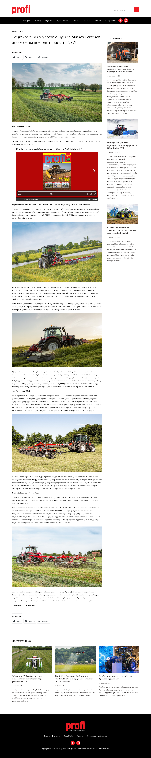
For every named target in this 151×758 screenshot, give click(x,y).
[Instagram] (126, 20)
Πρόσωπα (98, 20)
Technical (86, 20)
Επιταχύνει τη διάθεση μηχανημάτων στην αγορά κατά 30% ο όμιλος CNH (122, 145)
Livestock (76, 20)
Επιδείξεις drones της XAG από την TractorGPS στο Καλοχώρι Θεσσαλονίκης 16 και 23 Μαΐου (74, 679)
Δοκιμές (26, 20)
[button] (17, 57)
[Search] (136, 9)
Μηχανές (49, 20)
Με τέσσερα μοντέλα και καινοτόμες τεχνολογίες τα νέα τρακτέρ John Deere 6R (122, 230)
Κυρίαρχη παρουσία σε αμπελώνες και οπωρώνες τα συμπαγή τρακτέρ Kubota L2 (120, 69)
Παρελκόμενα (62, 20)
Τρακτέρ (37, 20)
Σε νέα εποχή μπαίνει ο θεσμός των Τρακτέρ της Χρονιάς (115, 677)
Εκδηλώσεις (110, 20)
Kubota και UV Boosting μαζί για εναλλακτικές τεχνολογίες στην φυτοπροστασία (27, 679)
